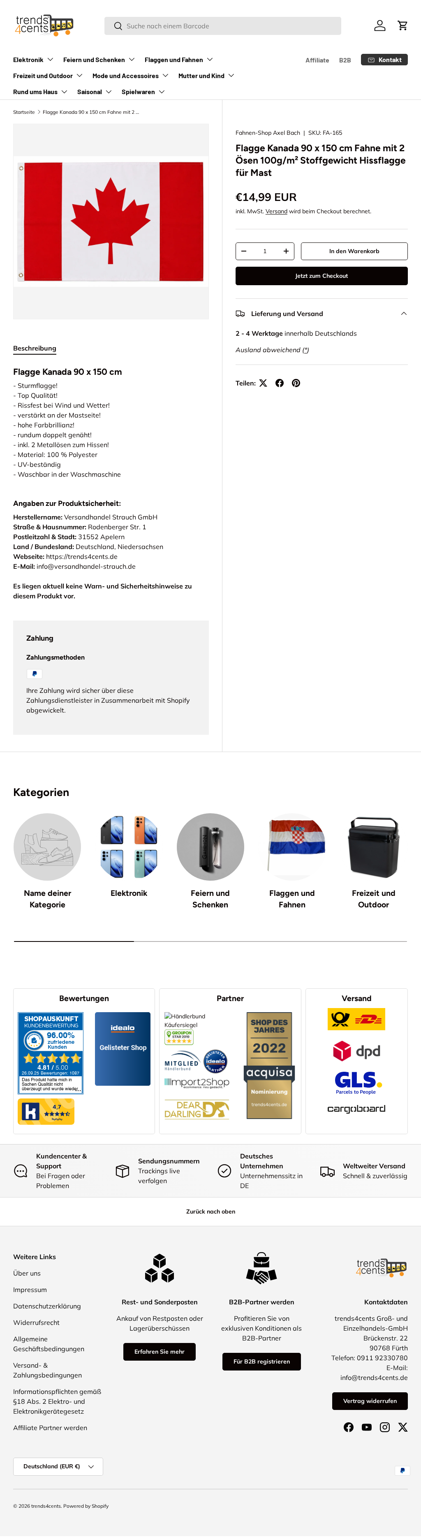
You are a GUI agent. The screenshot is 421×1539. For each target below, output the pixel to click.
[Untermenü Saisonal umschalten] (108, 92)
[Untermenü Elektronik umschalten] (50, 59)
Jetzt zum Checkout (321, 275)
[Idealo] (215, 1049)
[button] (403, 25)
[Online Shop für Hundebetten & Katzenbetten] (196, 1093)
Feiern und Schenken (94, 59)
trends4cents (46, 1506)
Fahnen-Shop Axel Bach (268, 132)
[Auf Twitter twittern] (263, 383)
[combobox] (222, 26)
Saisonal (89, 91)
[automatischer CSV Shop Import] (196, 1078)
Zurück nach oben (210, 1211)
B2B (345, 60)
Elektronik (28, 59)
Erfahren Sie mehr (159, 1351)
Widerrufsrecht (36, 1322)
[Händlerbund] (182, 1049)
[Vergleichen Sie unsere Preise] (179, 1033)
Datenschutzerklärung (47, 1306)
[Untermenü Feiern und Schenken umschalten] (131, 59)
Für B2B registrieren (262, 1361)
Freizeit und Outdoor (43, 75)
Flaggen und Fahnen (174, 59)
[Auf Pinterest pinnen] (296, 383)
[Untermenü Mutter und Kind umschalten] (231, 75)
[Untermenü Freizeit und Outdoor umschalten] (79, 75)
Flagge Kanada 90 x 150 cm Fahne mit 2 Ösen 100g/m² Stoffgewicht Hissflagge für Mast (92, 112)
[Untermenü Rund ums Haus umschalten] (64, 92)
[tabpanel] (111, 421)
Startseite (24, 112)
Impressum (30, 1289)
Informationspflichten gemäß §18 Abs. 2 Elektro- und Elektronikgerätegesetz (57, 1401)
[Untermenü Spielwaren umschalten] (162, 92)
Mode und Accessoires (126, 75)
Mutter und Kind (201, 75)
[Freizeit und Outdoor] (373, 847)
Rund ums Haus (35, 91)
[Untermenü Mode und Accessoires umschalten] (165, 75)
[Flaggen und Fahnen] (292, 847)
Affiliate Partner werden (50, 1428)
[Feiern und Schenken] (210, 847)
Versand (276, 211)
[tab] (34, 348)
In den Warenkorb (354, 251)
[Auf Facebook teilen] (279, 383)
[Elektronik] (128, 847)
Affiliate (317, 60)
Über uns (27, 1273)
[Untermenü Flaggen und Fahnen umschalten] (210, 59)
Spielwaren (138, 91)
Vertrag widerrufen (370, 1401)
